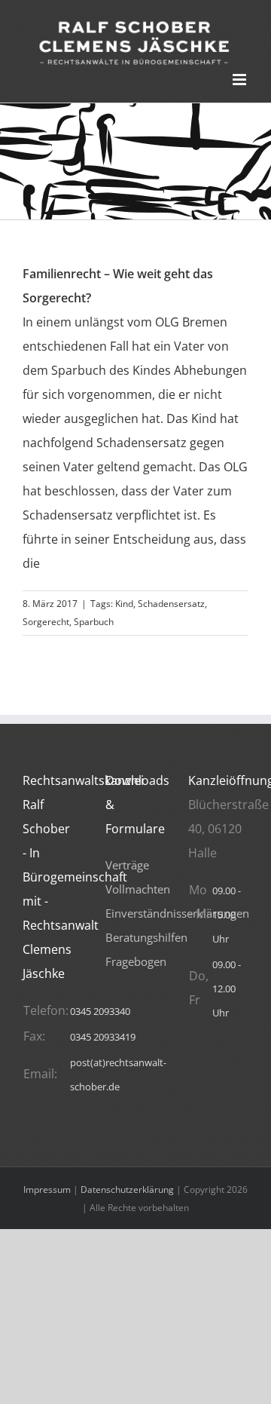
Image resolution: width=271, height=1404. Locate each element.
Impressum (47, 1189)
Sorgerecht (46, 621)
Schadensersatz (171, 603)
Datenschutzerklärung (127, 1189)
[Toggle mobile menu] (240, 79)
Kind (124, 603)
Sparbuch (94, 621)
